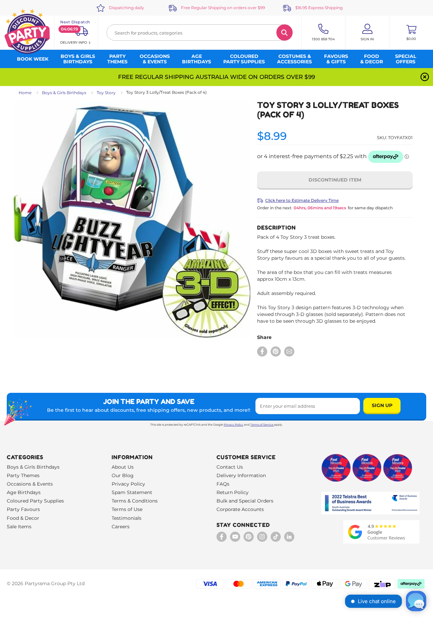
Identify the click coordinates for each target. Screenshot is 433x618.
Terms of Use (127, 509)
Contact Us (229, 467)
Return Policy (232, 492)
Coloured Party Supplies (35, 501)
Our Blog (123, 475)
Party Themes (23, 475)
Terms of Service (261, 424)
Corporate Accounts (240, 509)
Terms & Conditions (135, 501)
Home (25, 92)
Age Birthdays (24, 492)
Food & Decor (23, 518)
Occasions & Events (30, 484)
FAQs (222, 484)
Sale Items (19, 527)
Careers (121, 527)
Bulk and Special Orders (244, 501)
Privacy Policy (233, 424)
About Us (123, 467)
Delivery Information (241, 475)
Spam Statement (132, 492)
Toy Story (106, 92)
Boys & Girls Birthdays (64, 92)
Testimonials (126, 518)
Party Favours (23, 509)
